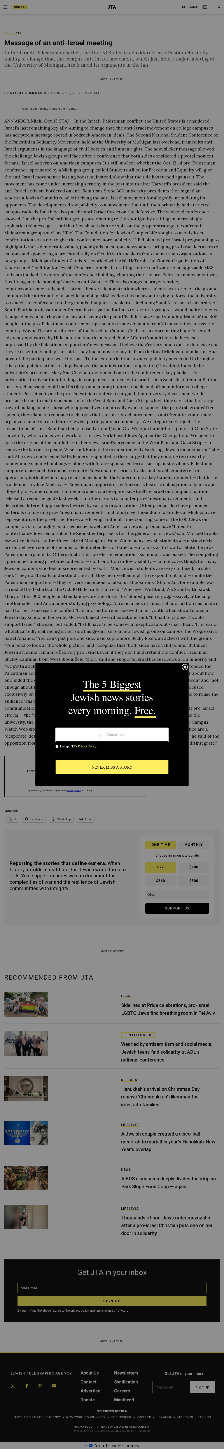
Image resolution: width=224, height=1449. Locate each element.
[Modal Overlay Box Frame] (112, 724)
